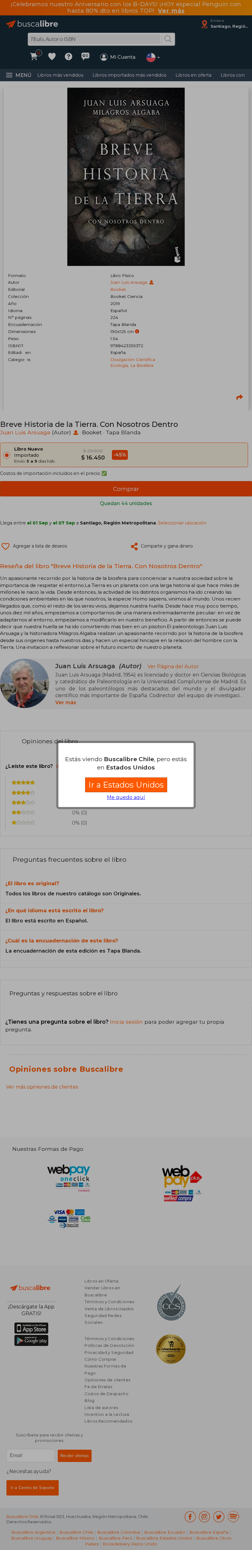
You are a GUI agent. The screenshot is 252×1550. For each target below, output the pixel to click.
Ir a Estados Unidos (126, 784)
